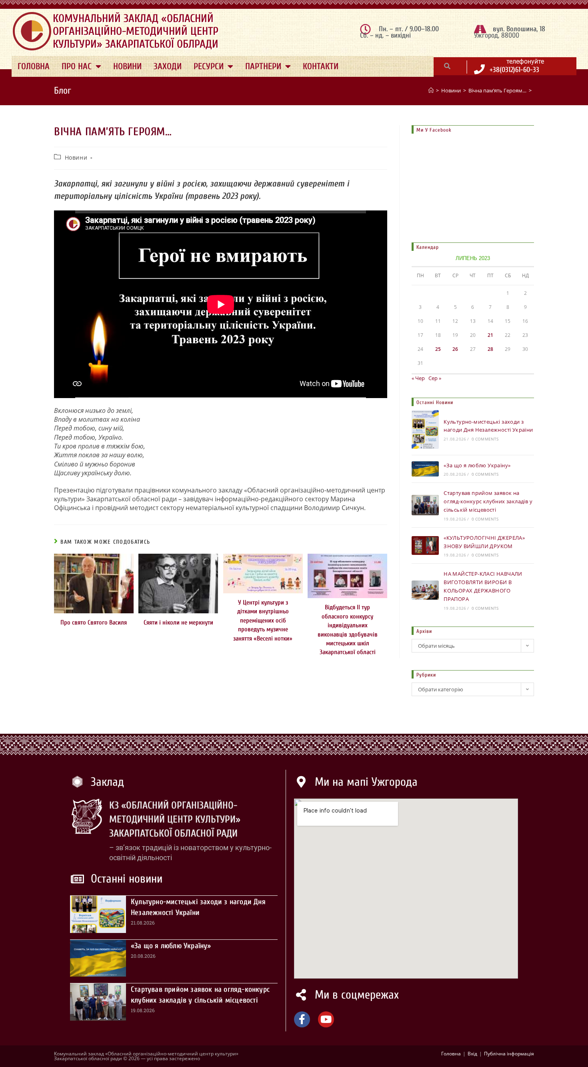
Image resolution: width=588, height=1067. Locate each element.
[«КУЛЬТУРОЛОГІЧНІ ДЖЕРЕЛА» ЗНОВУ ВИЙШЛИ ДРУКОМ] (425, 545)
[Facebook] (302, 1019)
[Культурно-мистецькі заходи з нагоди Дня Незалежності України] (425, 429)
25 (438, 349)
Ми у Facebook (434, 130)
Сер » (434, 378)
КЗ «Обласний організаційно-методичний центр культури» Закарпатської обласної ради (174, 819)
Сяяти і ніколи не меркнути (178, 622)
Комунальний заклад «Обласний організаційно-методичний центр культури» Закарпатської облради (135, 31)
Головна (34, 66)
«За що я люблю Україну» (477, 465)
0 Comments (485, 439)
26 (455, 349)
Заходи (168, 66)
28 (490, 349)
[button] (447, 66)
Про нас (77, 66)
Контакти (320, 66)
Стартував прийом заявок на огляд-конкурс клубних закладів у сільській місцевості (488, 501)
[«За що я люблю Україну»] (425, 468)
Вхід (472, 1053)
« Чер (418, 378)
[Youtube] (326, 1019)
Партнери (263, 66)
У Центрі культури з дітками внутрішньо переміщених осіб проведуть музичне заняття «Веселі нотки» (262, 620)
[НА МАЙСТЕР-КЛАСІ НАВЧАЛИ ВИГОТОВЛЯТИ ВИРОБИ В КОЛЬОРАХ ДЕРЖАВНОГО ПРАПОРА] (425, 590)
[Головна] (431, 90)
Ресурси (209, 66)
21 (490, 335)
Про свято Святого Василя (93, 622)
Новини (127, 66)
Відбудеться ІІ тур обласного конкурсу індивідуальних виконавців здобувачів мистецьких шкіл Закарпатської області (348, 630)
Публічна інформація (509, 1053)
